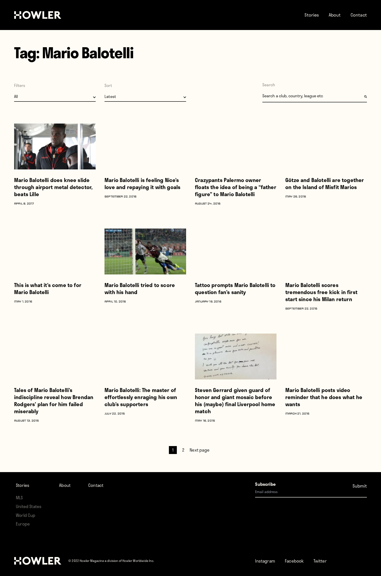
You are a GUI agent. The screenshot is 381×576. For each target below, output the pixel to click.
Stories (311, 14)
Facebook (294, 561)
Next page (199, 450)
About (335, 14)
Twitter (320, 561)
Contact (359, 14)
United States (28, 506)
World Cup (25, 515)
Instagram (265, 561)
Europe (23, 524)
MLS (19, 497)
